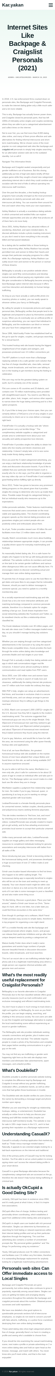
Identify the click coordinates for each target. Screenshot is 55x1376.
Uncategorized (23, 77)
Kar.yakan (13, 5)
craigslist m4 (7, 149)
